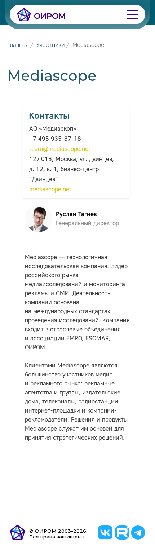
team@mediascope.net (59, 148)
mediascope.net (50, 189)
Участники (50, 45)
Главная (17, 45)
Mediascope (88, 45)
